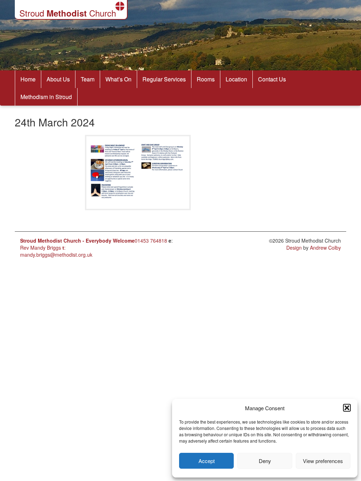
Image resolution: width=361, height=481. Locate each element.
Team (87, 79)
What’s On (118, 79)
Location (236, 79)
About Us (58, 79)
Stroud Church (67, 13)
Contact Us (272, 79)
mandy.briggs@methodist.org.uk (56, 254)
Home (28, 79)
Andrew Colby (325, 247)
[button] (346, 407)
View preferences (323, 460)
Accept (206, 460)
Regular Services (164, 79)
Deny (265, 460)
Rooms (206, 79)
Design (294, 247)
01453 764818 (151, 240)
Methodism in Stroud (46, 97)
